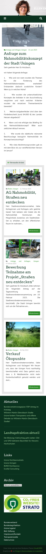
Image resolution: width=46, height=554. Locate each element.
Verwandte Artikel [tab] (17, 163)
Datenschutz (9, 540)
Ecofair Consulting (11, 469)
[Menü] (5, 18)
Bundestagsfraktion (12, 525)
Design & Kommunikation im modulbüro (29, 551)
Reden (10, 189)
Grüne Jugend (9, 528)
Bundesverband (10, 522)
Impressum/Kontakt (12, 534)
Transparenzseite (11, 537)
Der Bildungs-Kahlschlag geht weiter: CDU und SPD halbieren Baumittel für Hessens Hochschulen (21, 441)
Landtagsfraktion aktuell (21, 433)
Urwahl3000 (38, 548)
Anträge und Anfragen (13, 50)
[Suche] (41, 18)
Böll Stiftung (9, 531)
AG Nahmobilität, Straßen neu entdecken (21, 197)
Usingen (24, 50)
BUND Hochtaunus (12, 466)
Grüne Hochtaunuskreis (14, 460)
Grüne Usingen (10, 463)
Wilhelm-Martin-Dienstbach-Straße (18, 412)
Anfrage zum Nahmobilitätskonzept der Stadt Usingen (23, 58)
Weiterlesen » (34, 231)
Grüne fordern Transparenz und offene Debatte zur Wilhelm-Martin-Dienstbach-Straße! (21, 418)
